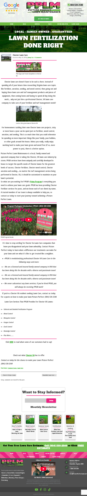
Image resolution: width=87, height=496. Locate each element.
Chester (71, 9)
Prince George (19, 478)
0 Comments (38, 57)
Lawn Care (20, 368)
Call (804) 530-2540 (56, 445)
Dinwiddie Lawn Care (49, 375)
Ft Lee (71, 12)
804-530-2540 (76, 4)
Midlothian (70, 14)
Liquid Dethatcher (57, 433)
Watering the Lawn (17, 433)
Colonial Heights (71, 10)
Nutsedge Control (30, 429)
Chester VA (30, 355)
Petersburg (78, 15)
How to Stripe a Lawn (9, 375)
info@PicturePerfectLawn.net (78, 474)
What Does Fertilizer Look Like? (57, 430)
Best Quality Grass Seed (70, 436)
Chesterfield (77, 9)
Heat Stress (44, 431)
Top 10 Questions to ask (70, 433)
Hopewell (77, 12)
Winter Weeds (30, 431)
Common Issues (12, 368)
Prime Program (36, 181)
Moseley (76, 14)
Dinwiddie (80, 10)
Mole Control (44, 429)
